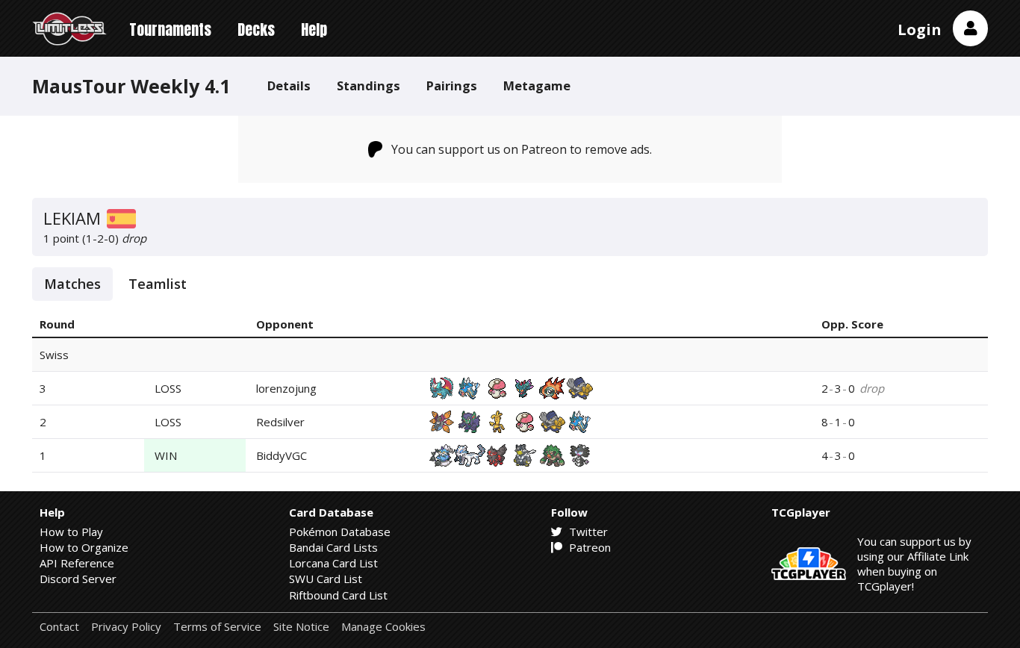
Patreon (588, 547)
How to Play (71, 531)
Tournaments (170, 29)
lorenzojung (286, 388)
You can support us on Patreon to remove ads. (521, 149)
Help (314, 29)
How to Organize (84, 547)
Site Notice (301, 626)
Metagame (536, 85)
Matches (72, 284)
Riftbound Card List (338, 595)
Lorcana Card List (333, 562)
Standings (368, 85)
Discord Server (78, 578)
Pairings (451, 85)
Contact (59, 626)
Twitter (587, 531)
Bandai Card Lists (333, 547)
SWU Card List (325, 578)
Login (920, 29)
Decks (256, 29)
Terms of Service (217, 626)
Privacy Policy (126, 626)
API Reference (77, 562)
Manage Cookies (383, 626)
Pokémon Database (340, 531)
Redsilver (280, 421)
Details (289, 85)
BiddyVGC (281, 455)
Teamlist (157, 284)
